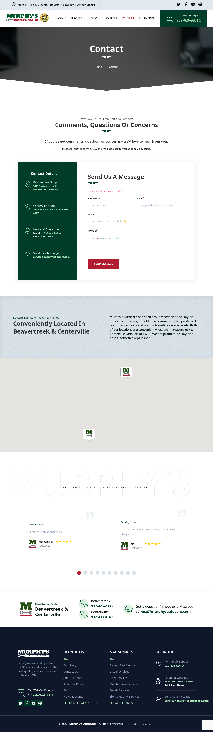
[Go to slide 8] (122, 573)
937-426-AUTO (174, 665)
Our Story (70, 665)
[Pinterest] (200, 5)
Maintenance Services (124, 684)
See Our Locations (77, 703)
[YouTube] (193, 5)
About (61, 18)
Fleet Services (119, 678)
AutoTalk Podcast (75, 684)
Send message (103, 263)
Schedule (128, 18)
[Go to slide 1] (79, 573)
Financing (146, 18)
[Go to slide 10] (134, 573)
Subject (92, 214)
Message (93, 230)
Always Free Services (123, 665)
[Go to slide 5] (103, 573)
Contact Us (71, 671)
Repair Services (120, 690)
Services (76, 18)
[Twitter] (179, 5)
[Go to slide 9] (128, 573)
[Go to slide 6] (109, 573)
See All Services (121, 703)
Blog (94, 18)
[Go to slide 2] (85, 573)
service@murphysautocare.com (51, 256)
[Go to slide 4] (97, 573)
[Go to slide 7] (116, 573)
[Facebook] (186, 5)
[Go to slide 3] (91, 573)
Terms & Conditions (138, 724)
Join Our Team (73, 678)
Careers (111, 18)
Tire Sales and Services (125, 696)
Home (98, 67)
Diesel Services (119, 671)
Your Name (94, 198)
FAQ (66, 690)
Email (140, 198)
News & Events (73, 696)
